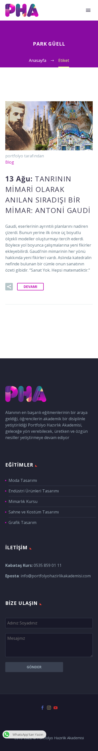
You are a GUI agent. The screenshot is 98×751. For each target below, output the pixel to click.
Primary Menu (88, 10)
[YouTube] (56, 708)
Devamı (30, 286)
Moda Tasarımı (23, 480)
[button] (9, 286)
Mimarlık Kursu (23, 501)
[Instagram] (49, 708)
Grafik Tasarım (22, 522)
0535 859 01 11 (48, 565)
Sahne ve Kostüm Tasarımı (34, 512)
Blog (9, 162)
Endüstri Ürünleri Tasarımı (34, 491)
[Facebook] (42, 708)
